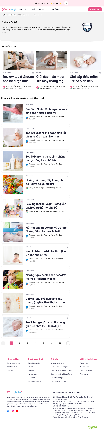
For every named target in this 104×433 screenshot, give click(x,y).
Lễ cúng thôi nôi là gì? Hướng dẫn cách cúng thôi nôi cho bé (46, 205)
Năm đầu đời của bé (25, 15)
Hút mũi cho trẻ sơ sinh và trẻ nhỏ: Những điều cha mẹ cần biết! (46, 229)
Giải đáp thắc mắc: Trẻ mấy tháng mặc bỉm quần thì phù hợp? (50, 79)
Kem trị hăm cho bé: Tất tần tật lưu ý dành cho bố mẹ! (46, 253)
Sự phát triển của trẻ (11, 15)
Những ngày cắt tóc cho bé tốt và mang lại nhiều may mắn (46, 276)
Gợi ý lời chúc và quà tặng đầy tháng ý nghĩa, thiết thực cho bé (45, 300)
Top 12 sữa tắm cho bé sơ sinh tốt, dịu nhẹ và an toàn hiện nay (46, 134)
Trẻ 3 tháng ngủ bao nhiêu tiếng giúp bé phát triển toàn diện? (45, 324)
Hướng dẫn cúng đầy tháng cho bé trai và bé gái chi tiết (45, 182)
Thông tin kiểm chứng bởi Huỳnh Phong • (42, 188)
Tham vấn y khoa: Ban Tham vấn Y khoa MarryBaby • (46, 116)
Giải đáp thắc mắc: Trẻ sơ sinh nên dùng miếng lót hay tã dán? (84, 79)
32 (60, 343)
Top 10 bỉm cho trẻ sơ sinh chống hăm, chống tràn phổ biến (46, 158)
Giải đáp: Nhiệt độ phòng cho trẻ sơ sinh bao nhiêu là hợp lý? (47, 111)
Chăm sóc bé (38, 15)
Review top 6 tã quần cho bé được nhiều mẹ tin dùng (18, 79)
